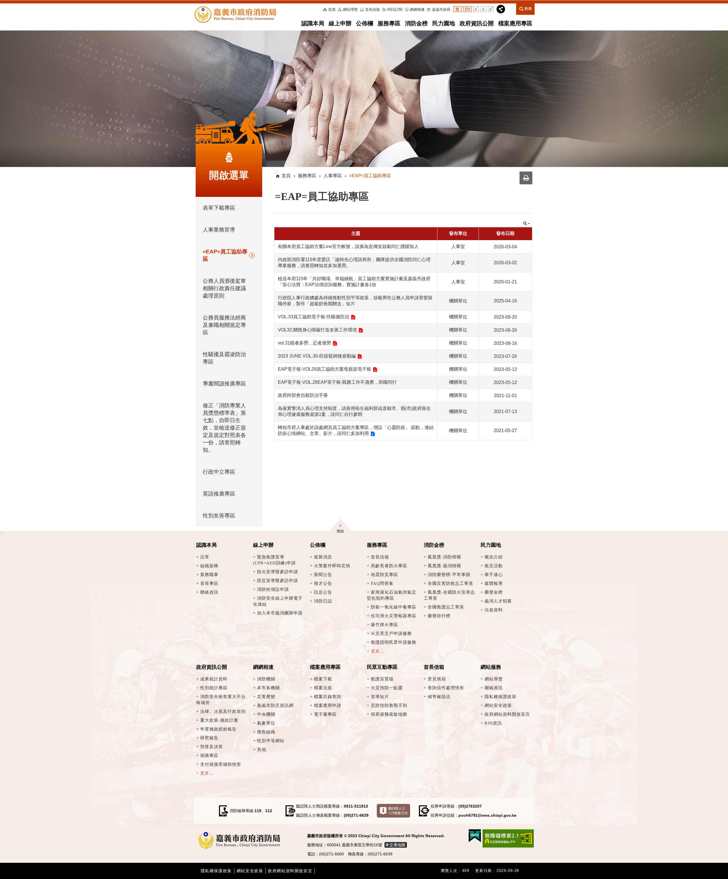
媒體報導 (494, 583)
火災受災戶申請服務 (391, 633)
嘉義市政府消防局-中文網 (234, 14)
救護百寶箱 (382, 678)
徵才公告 (323, 583)
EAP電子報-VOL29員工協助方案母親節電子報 (324, 369)
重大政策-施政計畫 (219, 720)
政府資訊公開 (477, 23)
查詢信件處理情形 (446, 687)
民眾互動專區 (382, 667)
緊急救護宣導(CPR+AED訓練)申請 (274, 559)
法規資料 (494, 609)
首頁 (332, 9)
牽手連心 (494, 574)
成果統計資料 (214, 678)
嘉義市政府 (441, 9)
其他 (261, 749)
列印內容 (526, 178)
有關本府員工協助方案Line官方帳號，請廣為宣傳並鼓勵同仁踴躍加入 (348, 246)
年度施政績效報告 (218, 729)
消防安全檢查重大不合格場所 (221, 699)
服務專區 (389, 23)
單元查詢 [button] (526, 223)
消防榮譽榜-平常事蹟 (449, 574)
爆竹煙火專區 (384, 624)
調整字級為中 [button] (483, 9)
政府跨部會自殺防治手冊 (303, 395)
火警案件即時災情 (332, 565)
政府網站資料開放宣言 (507, 714)
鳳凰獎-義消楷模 (444, 565)
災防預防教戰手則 (389, 705)
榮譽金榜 (494, 592)
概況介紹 (494, 556)
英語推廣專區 (219, 494)
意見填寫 (437, 678)
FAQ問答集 (382, 583)
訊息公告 (323, 592)
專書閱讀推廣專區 (224, 384)
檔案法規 (323, 687)
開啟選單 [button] (229, 175)
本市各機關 (268, 687)
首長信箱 (372, 9)
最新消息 (323, 556)
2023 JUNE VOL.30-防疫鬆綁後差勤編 (317, 356)
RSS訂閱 (394, 9)
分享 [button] (501, 9)
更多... (377, 651)
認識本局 (312, 23)
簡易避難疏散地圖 (389, 714)
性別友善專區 (219, 516)
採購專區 (209, 755)
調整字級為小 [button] (476, 9)
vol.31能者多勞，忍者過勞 (304, 343)
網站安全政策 (498, 705)
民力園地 (443, 23)
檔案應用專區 (515, 23)
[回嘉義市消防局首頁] (237, 841)
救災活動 (494, 565)
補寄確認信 (439, 696)
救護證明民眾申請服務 (393, 642)
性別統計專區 (214, 687)
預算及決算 (211, 746)
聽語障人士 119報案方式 (398, 810)
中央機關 (266, 714)
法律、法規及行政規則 (223, 711)
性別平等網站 (270, 740)
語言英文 (467, 9)
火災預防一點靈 (387, 687)
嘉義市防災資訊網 (275, 705)
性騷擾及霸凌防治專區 (224, 358)
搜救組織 (266, 731)
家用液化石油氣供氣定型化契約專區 (391, 595)
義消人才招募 (498, 601)
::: (1, 533)
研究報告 (209, 737)
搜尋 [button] (525, 8)
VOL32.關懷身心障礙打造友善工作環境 (317, 329)
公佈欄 (364, 23)
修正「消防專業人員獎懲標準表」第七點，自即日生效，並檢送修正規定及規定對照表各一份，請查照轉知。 (224, 428)
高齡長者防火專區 (389, 565)
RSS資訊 (493, 723)
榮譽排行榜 (439, 615)
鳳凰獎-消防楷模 (444, 556)
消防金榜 (416, 23)
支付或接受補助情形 (220, 764)
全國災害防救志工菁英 (450, 583)
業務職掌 (209, 574)
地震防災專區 (384, 574)
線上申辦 (340, 23)
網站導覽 (350, 9)
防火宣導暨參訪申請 (277, 571)
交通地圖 (397, 845)
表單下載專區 (219, 208)
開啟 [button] (340, 530)
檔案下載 (323, 678)
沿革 (204, 556)
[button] (364, 98)
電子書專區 (325, 714)
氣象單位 (266, 723)
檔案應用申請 (327, 705)
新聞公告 (323, 574)
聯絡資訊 (209, 592)
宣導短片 (380, 696)
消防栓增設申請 (273, 589)
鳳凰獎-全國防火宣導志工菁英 (449, 595)
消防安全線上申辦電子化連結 (278, 601)
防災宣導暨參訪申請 (277, 580)
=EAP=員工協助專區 (225, 255)
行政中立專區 (219, 472)
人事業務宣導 (219, 230)
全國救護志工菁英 (446, 606)
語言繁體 (457, 9)
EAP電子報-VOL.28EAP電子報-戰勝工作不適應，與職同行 (337, 382)
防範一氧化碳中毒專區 (393, 606)
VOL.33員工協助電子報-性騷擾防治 (313, 316)
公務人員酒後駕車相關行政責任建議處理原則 (224, 288)
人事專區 (333, 175)
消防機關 (266, 678)
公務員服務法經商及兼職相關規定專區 (224, 325)
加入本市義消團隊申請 (280, 612)
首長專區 (209, 583)
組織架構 (209, 565)
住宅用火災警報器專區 (393, 615)
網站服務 (491, 667)
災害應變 (266, 696)
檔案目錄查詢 (327, 696)
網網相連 (417, 9)
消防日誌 (323, 601)
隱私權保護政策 (500, 696)
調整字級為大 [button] (491, 9)
